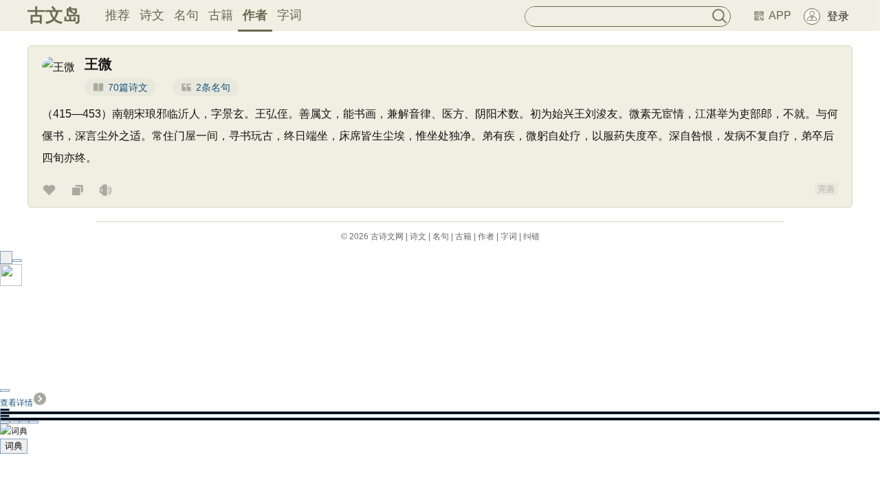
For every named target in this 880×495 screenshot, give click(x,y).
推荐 (117, 15)
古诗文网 (387, 236)
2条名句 (213, 87)
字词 (289, 15)
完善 (826, 189)
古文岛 (54, 15)
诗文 (152, 15)
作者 (255, 15)
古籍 (220, 15)
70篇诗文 (128, 87)
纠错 (531, 236)
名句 (186, 15)
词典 (14, 446)
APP (780, 15)
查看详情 (16, 403)
